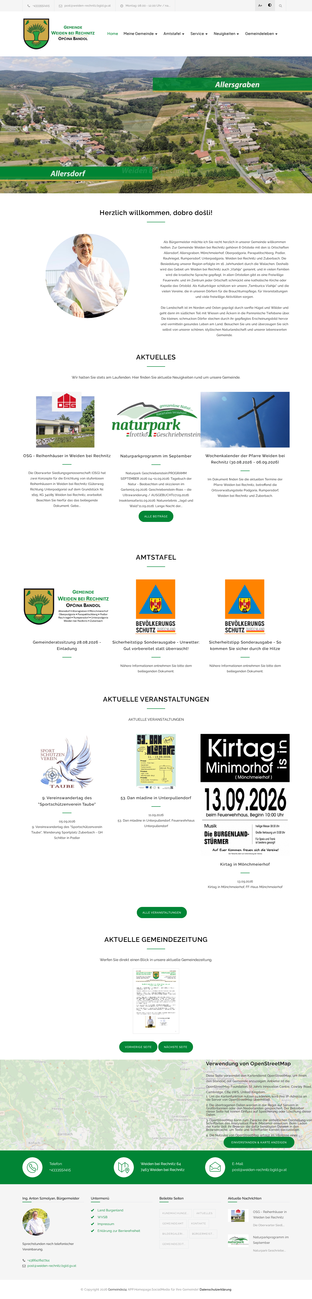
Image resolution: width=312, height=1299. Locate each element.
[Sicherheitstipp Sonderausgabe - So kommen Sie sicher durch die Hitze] (245, 606)
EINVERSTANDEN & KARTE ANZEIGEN (259, 1142)
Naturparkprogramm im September (156, 456)
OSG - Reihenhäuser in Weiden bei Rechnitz (67, 455)
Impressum (106, 1224)
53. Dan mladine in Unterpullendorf (156, 798)
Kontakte (198, 1223)
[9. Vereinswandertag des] (66, 762)
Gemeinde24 (117, 1289)
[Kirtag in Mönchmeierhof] (245, 795)
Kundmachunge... (175, 1213)
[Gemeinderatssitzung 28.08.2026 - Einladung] (66, 606)
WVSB (102, 1217)
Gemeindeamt (173, 1223)
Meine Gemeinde (139, 33)
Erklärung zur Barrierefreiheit (119, 1231)
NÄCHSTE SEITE (175, 1047)
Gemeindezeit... (174, 1244)
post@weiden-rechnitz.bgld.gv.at (87, 5)
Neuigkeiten (225, 33)
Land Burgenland (110, 1210)
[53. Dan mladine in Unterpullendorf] (156, 762)
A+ (260, 5)
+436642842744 (38, 1260)
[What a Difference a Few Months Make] (238, 1215)
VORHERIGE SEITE (138, 1047)
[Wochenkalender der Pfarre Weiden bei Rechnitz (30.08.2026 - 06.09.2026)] (245, 420)
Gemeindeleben (260, 33)
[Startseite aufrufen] (58, 33)
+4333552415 (41, 5)
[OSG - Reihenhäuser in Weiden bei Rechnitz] (66, 420)
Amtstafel (172, 33)
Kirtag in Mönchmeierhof (245, 864)
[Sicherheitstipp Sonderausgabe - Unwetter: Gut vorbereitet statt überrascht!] (156, 606)
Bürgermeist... (203, 1233)
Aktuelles (204, 1213)
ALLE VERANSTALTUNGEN (162, 912)
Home (112, 33)
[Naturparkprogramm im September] (156, 420)
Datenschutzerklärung (215, 1289)
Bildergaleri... (173, 1233)
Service (197, 33)
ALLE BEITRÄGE (156, 516)
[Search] (280, 5)
